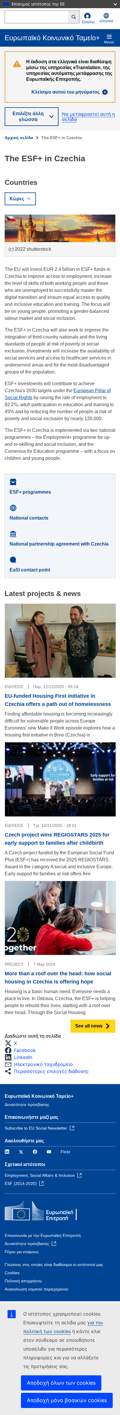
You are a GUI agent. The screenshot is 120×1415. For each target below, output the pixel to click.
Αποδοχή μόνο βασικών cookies (67, 1400)
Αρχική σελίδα (19, 137)
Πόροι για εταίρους (22, 1251)
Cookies (12, 1272)
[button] (12, 1043)
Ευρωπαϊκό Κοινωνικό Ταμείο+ (39, 1096)
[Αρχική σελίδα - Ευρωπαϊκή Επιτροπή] (47, 1212)
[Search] (74, 16)
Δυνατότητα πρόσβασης (27, 1104)
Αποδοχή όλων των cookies (61, 1383)
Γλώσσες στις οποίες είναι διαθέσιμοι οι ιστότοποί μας (54, 1264)
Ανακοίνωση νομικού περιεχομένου (36, 1289)
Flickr (65, 1151)
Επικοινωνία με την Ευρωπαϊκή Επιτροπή (43, 1235)
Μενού (109, 42)
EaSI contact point (30, 569)
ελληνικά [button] (106, 21)
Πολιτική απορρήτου (23, 1281)
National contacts (29, 517)
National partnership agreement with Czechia (59, 543)
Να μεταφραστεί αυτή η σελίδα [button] (88, 116)
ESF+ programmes (30, 492)
